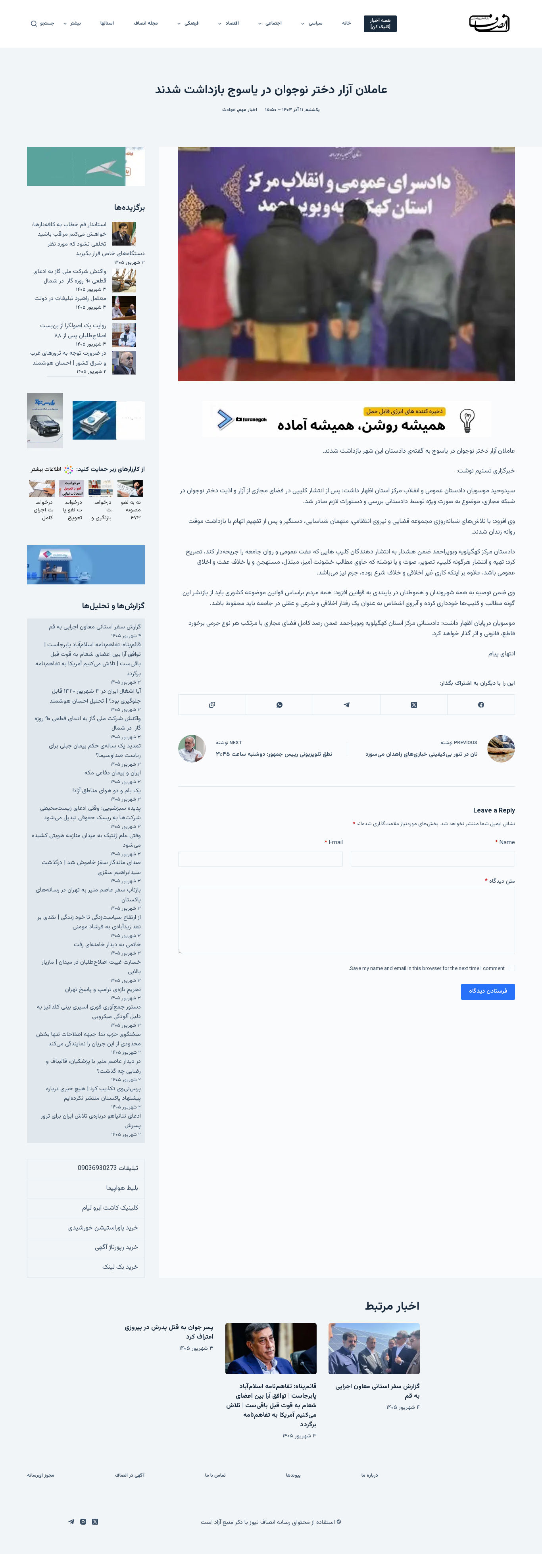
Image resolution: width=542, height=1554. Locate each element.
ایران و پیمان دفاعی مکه (113, 773)
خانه (346, 23)
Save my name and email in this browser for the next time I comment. (427, 969)
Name (505, 842)
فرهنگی (192, 23)
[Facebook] (480, 705)
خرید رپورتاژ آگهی (116, 1247)
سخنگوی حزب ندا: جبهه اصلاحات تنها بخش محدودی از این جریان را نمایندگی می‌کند (88, 1039)
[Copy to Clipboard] (211, 705)
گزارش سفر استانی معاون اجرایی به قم (95, 627)
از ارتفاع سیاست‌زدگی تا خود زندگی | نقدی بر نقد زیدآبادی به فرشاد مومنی (89, 922)
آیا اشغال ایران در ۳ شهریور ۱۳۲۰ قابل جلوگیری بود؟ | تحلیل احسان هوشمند (95, 696)
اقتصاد (232, 23)
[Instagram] (83, 1522)
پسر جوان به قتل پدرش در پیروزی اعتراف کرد (169, 1332)
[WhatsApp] (279, 705)
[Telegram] (346, 705)
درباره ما (369, 1476)
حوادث (229, 109)
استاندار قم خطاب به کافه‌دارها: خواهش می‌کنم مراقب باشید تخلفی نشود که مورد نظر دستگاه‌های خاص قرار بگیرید (88, 239)
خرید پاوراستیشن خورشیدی (103, 1228)
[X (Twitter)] (413, 705)
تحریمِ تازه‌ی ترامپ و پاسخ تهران (103, 989)
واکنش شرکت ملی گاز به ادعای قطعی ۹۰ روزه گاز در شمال (69, 276)
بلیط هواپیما (122, 1188)
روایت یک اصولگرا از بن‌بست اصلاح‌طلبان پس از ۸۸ (73, 330)
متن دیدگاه (500, 881)
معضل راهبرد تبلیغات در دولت (70, 298)
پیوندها (293, 1476)
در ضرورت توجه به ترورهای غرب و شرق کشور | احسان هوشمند (68, 358)
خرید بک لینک (120, 1267)
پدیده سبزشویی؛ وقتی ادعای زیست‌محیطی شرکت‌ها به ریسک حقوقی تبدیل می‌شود (90, 813)
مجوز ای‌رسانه (40, 1476)
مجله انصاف (146, 23)
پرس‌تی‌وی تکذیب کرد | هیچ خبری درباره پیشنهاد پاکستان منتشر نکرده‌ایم (93, 1093)
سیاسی (316, 23)
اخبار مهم (247, 109)
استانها (107, 23)
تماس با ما (215, 1476)
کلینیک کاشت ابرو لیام (110, 1208)
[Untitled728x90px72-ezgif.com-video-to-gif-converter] (346, 419)
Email (333, 842)
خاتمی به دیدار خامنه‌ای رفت (107, 944)
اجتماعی (273, 23)
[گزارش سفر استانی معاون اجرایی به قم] (374, 1348)
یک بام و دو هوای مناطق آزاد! (107, 790)
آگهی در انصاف (129, 1476)
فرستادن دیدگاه (488, 991)
